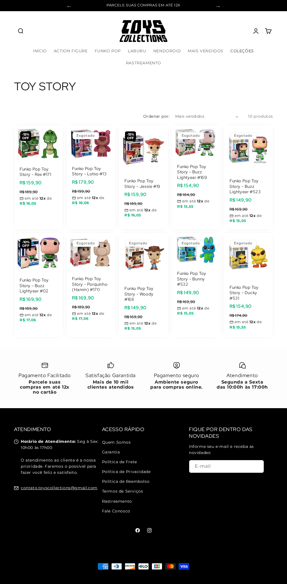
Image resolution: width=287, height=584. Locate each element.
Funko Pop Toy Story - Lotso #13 (89, 171)
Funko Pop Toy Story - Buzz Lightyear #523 (245, 187)
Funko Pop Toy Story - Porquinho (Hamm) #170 (89, 284)
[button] (20, 31)
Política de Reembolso (126, 481)
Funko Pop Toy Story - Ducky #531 (244, 293)
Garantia (111, 452)
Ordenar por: (156, 116)
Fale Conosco (116, 511)
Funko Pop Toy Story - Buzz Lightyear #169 (192, 172)
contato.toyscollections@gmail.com (59, 487)
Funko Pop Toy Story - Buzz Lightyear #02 (34, 286)
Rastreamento (117, 501)
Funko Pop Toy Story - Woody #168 (139, 294)
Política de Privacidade (126, 471)
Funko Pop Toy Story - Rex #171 (35, 172)
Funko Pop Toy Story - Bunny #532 (191, 279)
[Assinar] (257, 466)
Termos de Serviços (122, 491)
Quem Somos (116, 442)
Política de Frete (119, 461)
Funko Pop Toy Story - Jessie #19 (142, 184)
